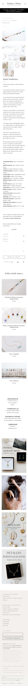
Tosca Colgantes (14, 352)
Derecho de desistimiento (12, 613)
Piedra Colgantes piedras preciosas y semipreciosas (14, 325)
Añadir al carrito (14, 255)
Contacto (6, 611)
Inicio (4, 16)
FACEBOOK (6, 622)
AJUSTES (18, 680)
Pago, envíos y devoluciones (12, 596)
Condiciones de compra (11, 607)
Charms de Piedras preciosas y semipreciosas (14, 296)
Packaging (6, 594)
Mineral (5, 237)
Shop (10, 16)
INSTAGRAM (6, 618)
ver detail (14, 454)
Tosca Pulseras (14, 379)
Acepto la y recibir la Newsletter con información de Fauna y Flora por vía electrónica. (12, 644)
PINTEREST (6, 620)
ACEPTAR (4, 683)
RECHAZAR (12, 683)
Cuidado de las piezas (10, 592)
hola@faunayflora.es (12, 426)
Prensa (5, 598)
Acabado (5, 232)
